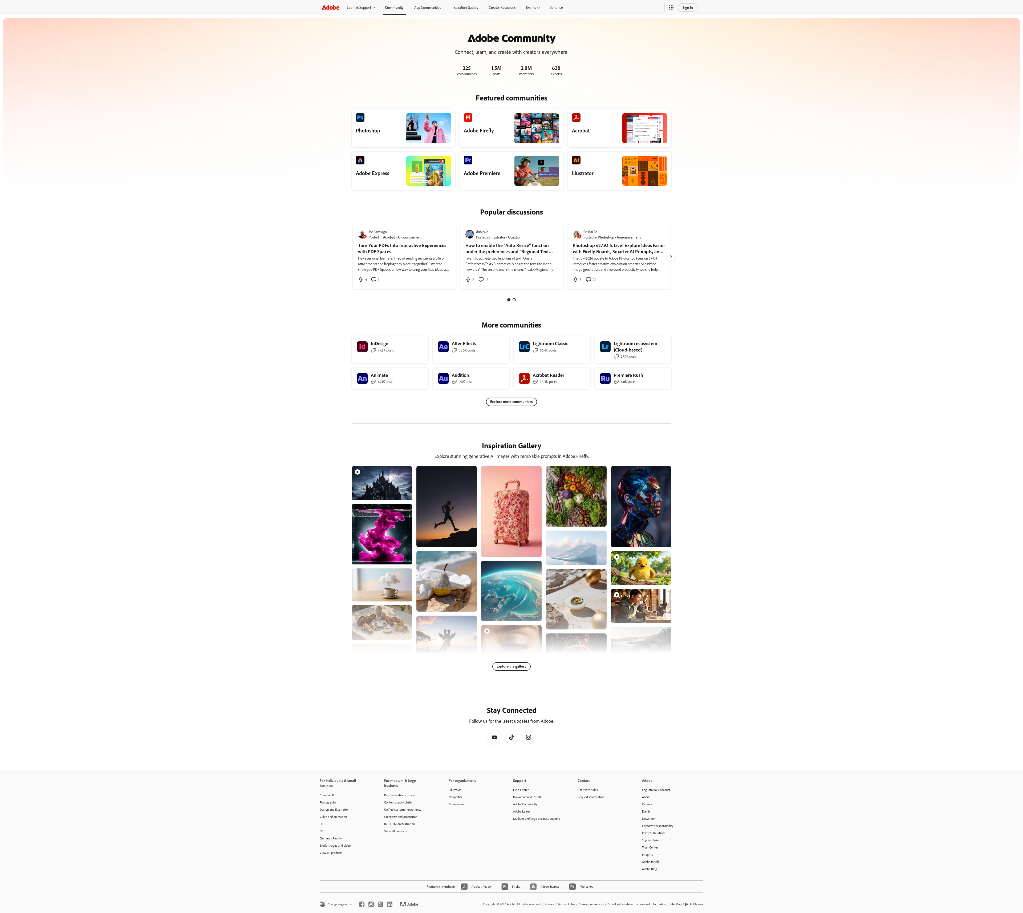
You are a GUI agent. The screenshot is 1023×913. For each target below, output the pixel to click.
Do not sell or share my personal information (636, 904)
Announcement (409, 237)
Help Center (521, 790)
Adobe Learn (521, 811)
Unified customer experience (402, 809)
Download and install (527, 797)
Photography (328, 802)
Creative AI (327, 795)
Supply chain (650, 840)
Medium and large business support (536, 819)
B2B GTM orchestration (399, 824)
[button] (671, 7)
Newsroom (649, 819)
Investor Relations (653, 833)
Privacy (549, 904)
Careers (647, 804)
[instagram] (371, 904)
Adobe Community (525, 804)
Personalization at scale (399, 795)
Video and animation (333, 817)
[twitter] (380, 904)
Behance (556, 7)
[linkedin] (389, 904)
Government (457, 804)
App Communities (427, 7)
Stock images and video (335, 845)
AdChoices (696, 904)
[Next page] (671, 256)
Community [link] (394, 7)
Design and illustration (334, 809)
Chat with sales (588, 790)
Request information (591, 797)
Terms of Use (566, 904)
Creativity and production (400, 817)
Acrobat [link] (389, 237)
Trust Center (650, 847)
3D (321, 831)
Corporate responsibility (657, 826)
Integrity (647, 855)
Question (515, 237)
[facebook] (361, 904)
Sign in (688, 7)
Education (455, 790)
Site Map (675, 904)
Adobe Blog (649, 869)
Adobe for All (650, 862)
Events (531, 7)
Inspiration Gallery (465, 7)
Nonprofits (455, 797)
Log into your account (656, 790)
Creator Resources (502, 7)
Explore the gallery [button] (511, 666)
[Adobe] (331, 7)
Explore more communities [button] (511, 401)
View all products (331, 853)
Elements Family (331, 838)
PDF (322, 824)
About (646, 797)
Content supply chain (398, 802)
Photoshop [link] (606, 237)
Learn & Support (359, 7)
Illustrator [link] (497, 237)
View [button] (402, 494)
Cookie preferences (591, 904)
